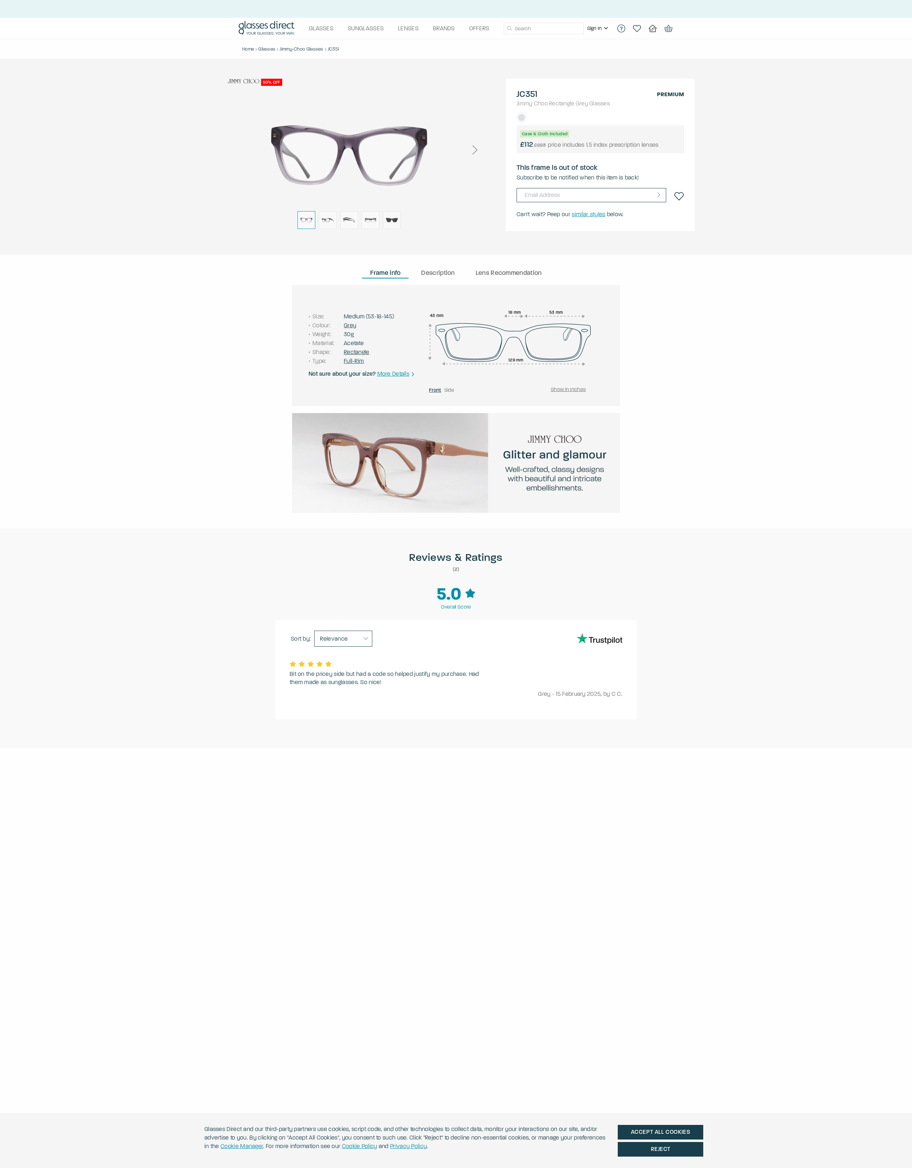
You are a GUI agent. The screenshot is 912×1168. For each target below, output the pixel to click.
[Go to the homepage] (267, 28)
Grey (582, 103)
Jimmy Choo (532, 103)
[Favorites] (637, 28)
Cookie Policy (359, 1146)
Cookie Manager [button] (242, 1146)
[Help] (621, 28)
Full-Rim (354, 361)
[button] (474, 150)
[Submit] (509, 28)
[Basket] (668, 28)
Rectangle (562, 103)
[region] (598, 28)
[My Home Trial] (652, 28)
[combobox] (544, 28)
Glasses (599, 103)
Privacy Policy (408, 1146)
